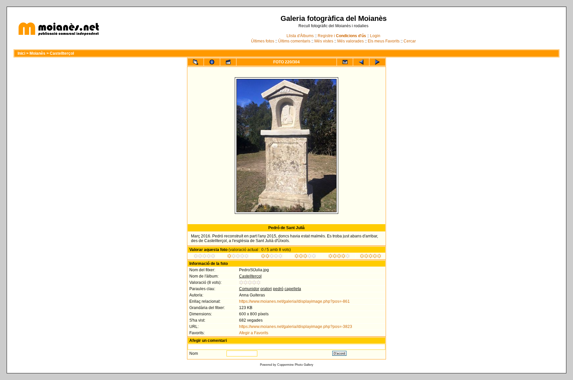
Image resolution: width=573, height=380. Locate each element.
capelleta (293, 288)
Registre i (342, 35)
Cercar (410, 41)
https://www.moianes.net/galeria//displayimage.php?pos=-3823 (295, 326)
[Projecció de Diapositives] (228, 62)
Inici (21, 53)
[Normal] (272, 257)
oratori (266, 288)
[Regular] (238, 257)
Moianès (37, 53)
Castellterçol (62, 53)
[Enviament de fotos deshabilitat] (345, 62)
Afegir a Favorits (253, 333)
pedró (278, 288)
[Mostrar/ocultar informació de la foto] (212, 62)
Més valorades (350, 41)
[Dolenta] (204, 257)
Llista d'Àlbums (300, 35)
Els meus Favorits (384, 41)
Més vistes (323, 41)
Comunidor (249, 288)
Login (375, 35)
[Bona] (305, 257)
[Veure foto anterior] (361, 62)
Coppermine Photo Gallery (295, 364)
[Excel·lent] (339, 257)
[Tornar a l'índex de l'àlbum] (196, 62)
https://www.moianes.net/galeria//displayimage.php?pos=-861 (294, 301)
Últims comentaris (294, 41)
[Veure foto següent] (377, 62)
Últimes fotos (262, 41)
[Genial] (370, 257)
